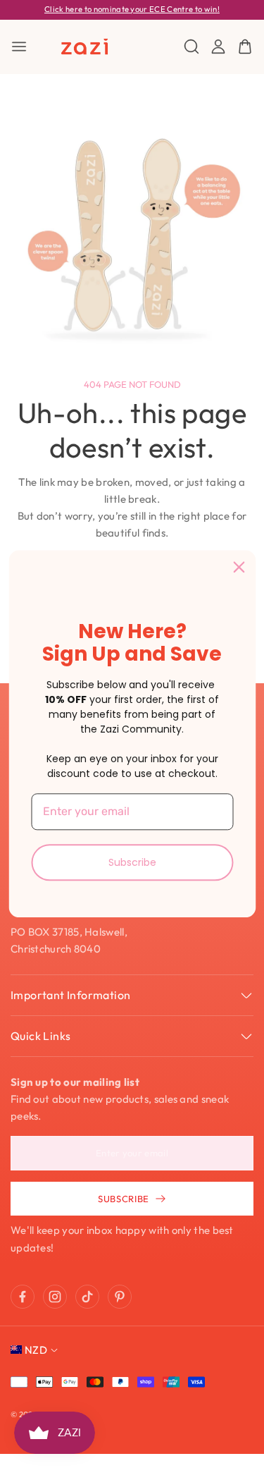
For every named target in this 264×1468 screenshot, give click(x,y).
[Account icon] (218, 46)
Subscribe (132, 862)
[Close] (239, 567)
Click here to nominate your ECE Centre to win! (132, 9)
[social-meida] (22, 1297)
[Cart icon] (245, 46)
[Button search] (191, 46)
